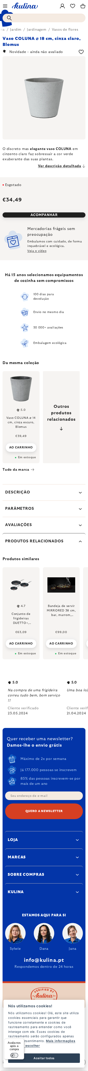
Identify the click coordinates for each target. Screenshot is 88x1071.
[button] (21, 642)
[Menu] (5, 6)
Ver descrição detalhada (59, 166)
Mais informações (60, 1041)
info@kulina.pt (44, 960)
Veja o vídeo (36, 251)
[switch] (14, 1055)
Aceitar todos (44, 1058)
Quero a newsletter (44, 811)
